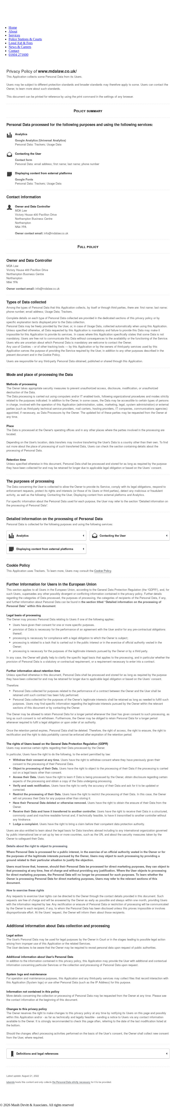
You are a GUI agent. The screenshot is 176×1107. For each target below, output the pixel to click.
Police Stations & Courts (25, 39)
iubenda (10, 1082)
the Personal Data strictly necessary (71, 1082)
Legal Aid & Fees (21, 43)
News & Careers (20, 47)
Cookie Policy (102, 571)
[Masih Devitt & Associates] (88, 11)
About (13, 31)
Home (13, 27)
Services (14, 35)
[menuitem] (92, 28)
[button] (92, 55)
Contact (14, 51)
